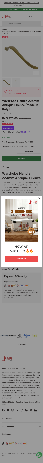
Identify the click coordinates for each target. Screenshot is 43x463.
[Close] (39, 198)
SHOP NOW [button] (21, 258)
